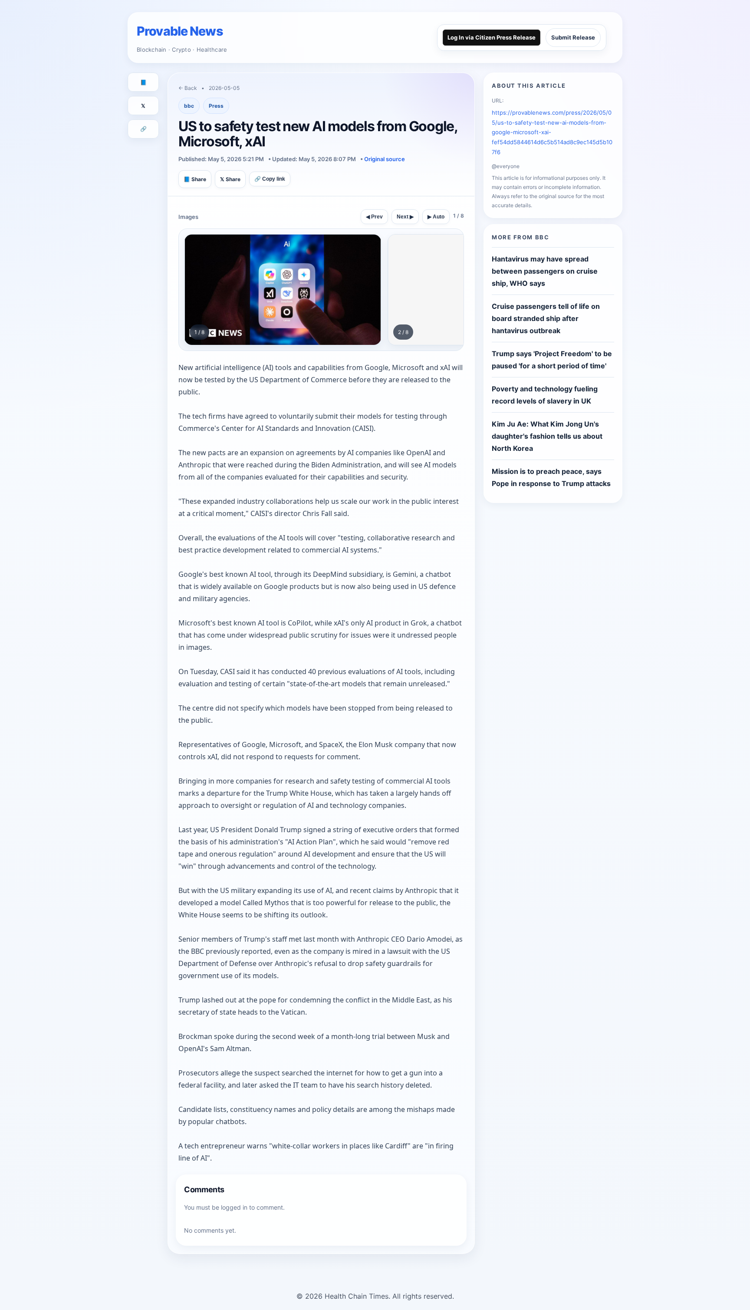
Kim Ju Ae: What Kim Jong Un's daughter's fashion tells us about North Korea (547, 436)
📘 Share (195, 179)
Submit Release (573, 37)
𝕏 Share (230, 179)
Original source (384, 158)
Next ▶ (405, 217)
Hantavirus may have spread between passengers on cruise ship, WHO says (545, 271)
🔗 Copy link (269, 179)
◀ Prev (374, 217)
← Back (187, 88)
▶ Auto (436, 217)
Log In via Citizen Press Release (491, 37)
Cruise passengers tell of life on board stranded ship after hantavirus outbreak (546, 318)
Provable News (180, 31)
